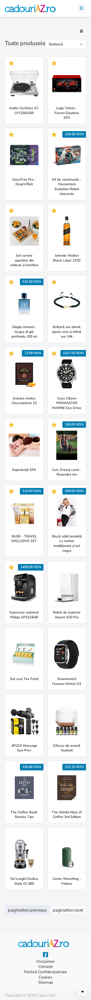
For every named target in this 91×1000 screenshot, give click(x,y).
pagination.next (68, 910)
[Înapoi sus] (82, 991)
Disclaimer (45, 961)
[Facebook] (45, 955)
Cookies (45, 977)
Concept (45, 966)
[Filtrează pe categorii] (81, 31)
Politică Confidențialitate (45, 972)
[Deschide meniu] (81, 8)
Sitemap (45, 982)
